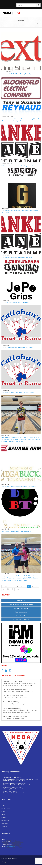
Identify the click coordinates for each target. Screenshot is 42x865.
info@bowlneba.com (11, 846)
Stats (3, 814)
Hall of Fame (5, 820)
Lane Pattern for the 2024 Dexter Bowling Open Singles (17, 74)
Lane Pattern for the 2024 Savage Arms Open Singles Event (18, 486)
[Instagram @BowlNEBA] (10, 671)
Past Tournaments (21, 612)
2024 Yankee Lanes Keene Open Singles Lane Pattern (16, 257)
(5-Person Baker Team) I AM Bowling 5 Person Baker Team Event (15, 697)
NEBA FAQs (21, 600)
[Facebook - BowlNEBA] (2, 671)
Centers (4, 826)
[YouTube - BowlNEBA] (6, 671)
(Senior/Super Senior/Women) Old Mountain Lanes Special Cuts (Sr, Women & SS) (18, 690)
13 (12, 589)
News (3, 811)
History (3, 817)
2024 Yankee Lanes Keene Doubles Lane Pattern (15, 302)
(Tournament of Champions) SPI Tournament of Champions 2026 (15, 717)
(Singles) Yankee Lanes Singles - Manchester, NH (14, 703)
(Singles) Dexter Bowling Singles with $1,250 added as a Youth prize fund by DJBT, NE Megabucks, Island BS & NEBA (19, 683)
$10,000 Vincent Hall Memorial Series (21, 604)
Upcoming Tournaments (21, 608)
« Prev (5, 586)
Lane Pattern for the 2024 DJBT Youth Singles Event (16, 531)
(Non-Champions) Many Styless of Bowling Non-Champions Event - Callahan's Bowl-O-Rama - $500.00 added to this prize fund (20, 710)
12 (8, 589)
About (3, 805)
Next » (18, 589)
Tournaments (5, 808)
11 (3, 589)
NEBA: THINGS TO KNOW (21, 619)
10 (36, 586)
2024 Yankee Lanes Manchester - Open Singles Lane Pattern (18, 166)
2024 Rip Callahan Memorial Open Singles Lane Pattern (17, 347)
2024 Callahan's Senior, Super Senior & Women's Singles (17, 392)
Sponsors (4, 823)
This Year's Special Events (21, 616)
